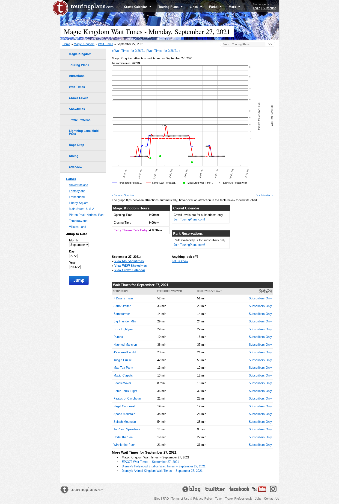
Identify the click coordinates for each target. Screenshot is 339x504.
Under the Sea (123, 437)
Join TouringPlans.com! (189, 219)
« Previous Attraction (123, 195)
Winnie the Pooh (124, 444)
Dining (73, 156)
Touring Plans (168, 7)
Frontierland (77, 197)
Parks (213, 7)
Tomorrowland (78, 221)
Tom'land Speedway (126, 429)
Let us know (180, 261)
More (233, 7)
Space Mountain (124, 414)
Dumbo (118, 337)
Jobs (258, 498)
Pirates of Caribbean (127, 398)
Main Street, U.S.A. (82, 209)
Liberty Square (78, 203)
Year (72, 262)
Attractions (76, 76)
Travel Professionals (239, 498)
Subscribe (269, 8)
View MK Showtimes (129, 261)
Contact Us (271, 498)
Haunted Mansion (125, 344)
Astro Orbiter (122, 306)
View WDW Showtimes (130, 265)
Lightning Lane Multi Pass (84, 132)
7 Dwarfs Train (123, 298)
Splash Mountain (124, 421)
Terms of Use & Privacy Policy (192, 498)
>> (270, 44)
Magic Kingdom (84, 44)
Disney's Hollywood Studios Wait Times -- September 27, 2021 (163, 466)
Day (71, 251)
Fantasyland (77, 191)
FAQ (166, 498)
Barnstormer (121, 314)
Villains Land (77, 227)
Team (219, 498)
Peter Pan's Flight (125, 391)
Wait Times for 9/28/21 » (163, 50)
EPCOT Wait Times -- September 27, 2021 (150, 461)
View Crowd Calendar (129, 270)
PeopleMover (122, 383)
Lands (71, 179)
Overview (75, 167)
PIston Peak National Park (86, 215)
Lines (194, 7)
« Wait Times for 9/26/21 (128, 50)
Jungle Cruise (122, 360)
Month (73, 240)
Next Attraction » (264, 195)
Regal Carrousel (124, 406)
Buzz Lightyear (123, 329)
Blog (157, 498)
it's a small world (124, 352)
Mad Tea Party (123, 367)
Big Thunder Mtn (124, 321)
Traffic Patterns (79, 120)
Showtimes (77, 109)
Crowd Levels (78, 98)
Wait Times (105, 44)
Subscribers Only (260, 298)
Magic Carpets (123, 375)
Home (66, 44)
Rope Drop (76, 145)
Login (256, 8)
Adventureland (78, 185)
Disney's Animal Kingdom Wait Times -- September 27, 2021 (162, 470)
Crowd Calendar (136, 7)
